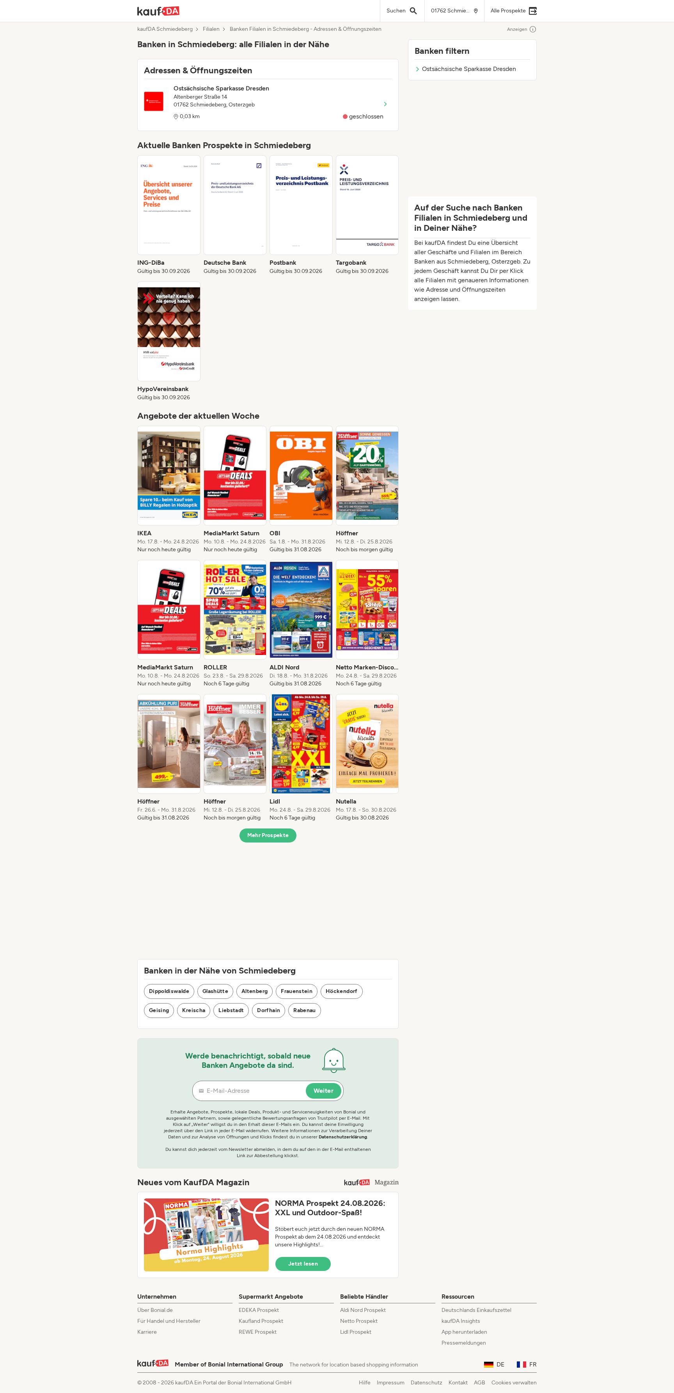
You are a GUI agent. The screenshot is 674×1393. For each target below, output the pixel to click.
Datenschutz (426, 1382)
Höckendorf (342, 991)
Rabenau (304, 1010)
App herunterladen (464, 1332)
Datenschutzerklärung (343, 1137)
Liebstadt (231, 1010)
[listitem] (168, 215)
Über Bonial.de (155, 1310)
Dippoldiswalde (169, 991)
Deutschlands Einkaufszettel (476, 1310)
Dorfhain (268, 1010)
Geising (159, 1010)
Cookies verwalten (514, 1382)
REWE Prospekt (258, 1332)
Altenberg (254, 991)
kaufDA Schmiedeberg (165, 29)
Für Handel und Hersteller (168, 1321)
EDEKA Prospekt (259, 1310)
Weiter (323, 1090)
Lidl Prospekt (355, 1332)
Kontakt (458, 1382)
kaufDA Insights (461, 1321)
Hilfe (365, 1382)
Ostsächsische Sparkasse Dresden (469, 69)
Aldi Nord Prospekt (363, 1310)
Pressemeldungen (464, 1343)
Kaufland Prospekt (261, 1321)
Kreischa (193, 1010)
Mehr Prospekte (268, 835)
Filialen (211, 29)
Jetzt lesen (303, 1263)
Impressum (390, 1382)
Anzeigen (517, 29)
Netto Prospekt (359, 1321)
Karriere (147, 1332)
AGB (479, 1382)
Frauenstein (296, 991)
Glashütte (215, 991)
